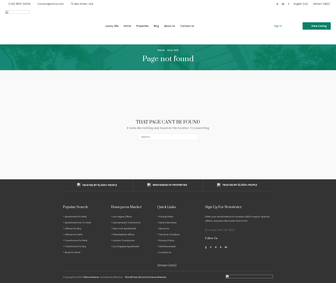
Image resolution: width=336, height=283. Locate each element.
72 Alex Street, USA (82, 4)
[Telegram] (288, 3)
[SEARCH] (194, 137)
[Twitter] (211, 247)
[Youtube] (283, 3)
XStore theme (91, 277)
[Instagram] (277, 3)
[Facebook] (206, 247)
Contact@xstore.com (50, 4)
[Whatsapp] (221, 247)
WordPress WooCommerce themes (145, 277)
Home (161, 50)
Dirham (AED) (167, 265)
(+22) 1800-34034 (19, 4)
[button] (276, 26)
